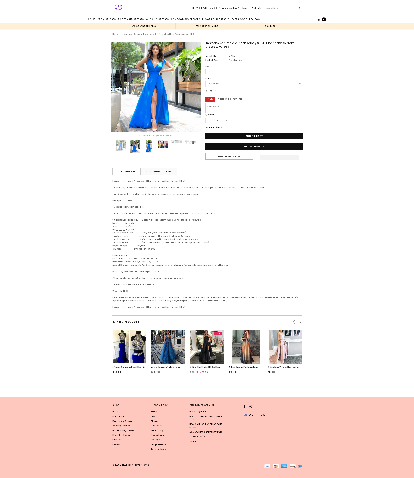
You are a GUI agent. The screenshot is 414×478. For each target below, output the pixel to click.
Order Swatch (254, 146)
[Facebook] (245, 406)
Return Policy (148, 284)
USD (263, 414)
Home (115, 34)
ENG (251, 414)
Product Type (212, 60)
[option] (143, 26)
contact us (194, 213)
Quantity (209, 114)
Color (208, 78)
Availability (210, 56)
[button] (279, 156)
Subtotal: (209, 127)
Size (207, 66)
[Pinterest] (250, 406)
